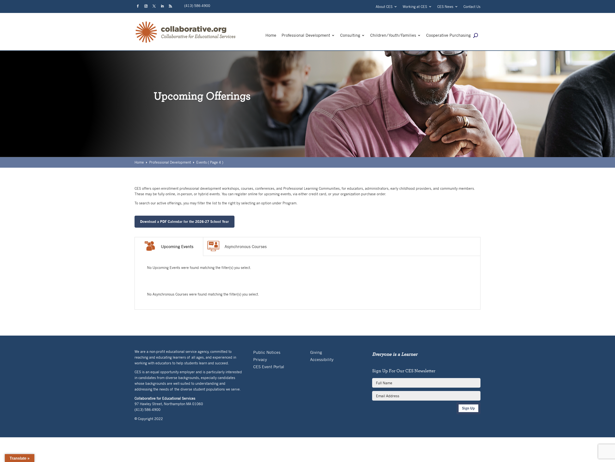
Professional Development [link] (306, 36)
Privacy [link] (260, 360)
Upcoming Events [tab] (177, 246)
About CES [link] (384, 7)
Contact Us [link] (471, 7)
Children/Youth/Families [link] (393, 36)
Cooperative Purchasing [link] (448, 36)
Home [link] (270, 36)
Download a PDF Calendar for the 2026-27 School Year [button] (184, 221)
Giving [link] (316, 353)
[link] (186, 42)
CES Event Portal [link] (268, 367)
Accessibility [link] (321, 360)
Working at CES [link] (415, 7)
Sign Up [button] (468, 408)
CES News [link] (445, 7)
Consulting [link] (350, 36)
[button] (138, 6)
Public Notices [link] (266, 353)
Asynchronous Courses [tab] (246, 246)
